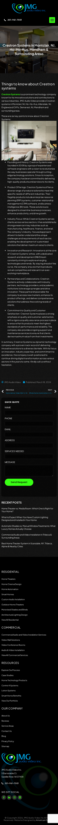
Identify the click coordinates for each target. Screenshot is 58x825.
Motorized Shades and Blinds (14, 609)
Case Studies (7, 675)
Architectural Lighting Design (14, 615)
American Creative (45, 820)
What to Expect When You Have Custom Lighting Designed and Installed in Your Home (24, 518)
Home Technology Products (14, 680)
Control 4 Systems (9, 685)
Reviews (5, 721)
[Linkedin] (20, 797)
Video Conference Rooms (13, 645)
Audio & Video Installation (13, 650)
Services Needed (14, 451)
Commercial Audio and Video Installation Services (23, 635)
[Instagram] (14, 797)
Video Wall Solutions (10, 640)
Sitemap (5, 746)
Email (8, 429)
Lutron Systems (8, 690)
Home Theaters (8, 579)
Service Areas (7, 726)
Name (8, 407)
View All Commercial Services (14, 655)
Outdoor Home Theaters (12, 604)
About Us (5, 715)
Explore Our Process (10, 670)
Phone (8, 418)
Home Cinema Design (11, 584)
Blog (3, 736)
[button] (52, 20)
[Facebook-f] (3, 797)
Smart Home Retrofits (11, 696)
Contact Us (6, 731)
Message (10, 462)
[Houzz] (9, 797)
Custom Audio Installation (13, 599)
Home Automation (9, 589)
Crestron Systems (10, 94)
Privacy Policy (7, 741)
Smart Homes (7, 594)
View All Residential (10, 620)
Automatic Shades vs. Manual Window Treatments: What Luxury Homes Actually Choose (28, 527)
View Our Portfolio (9, 701)
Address (10, 440)
